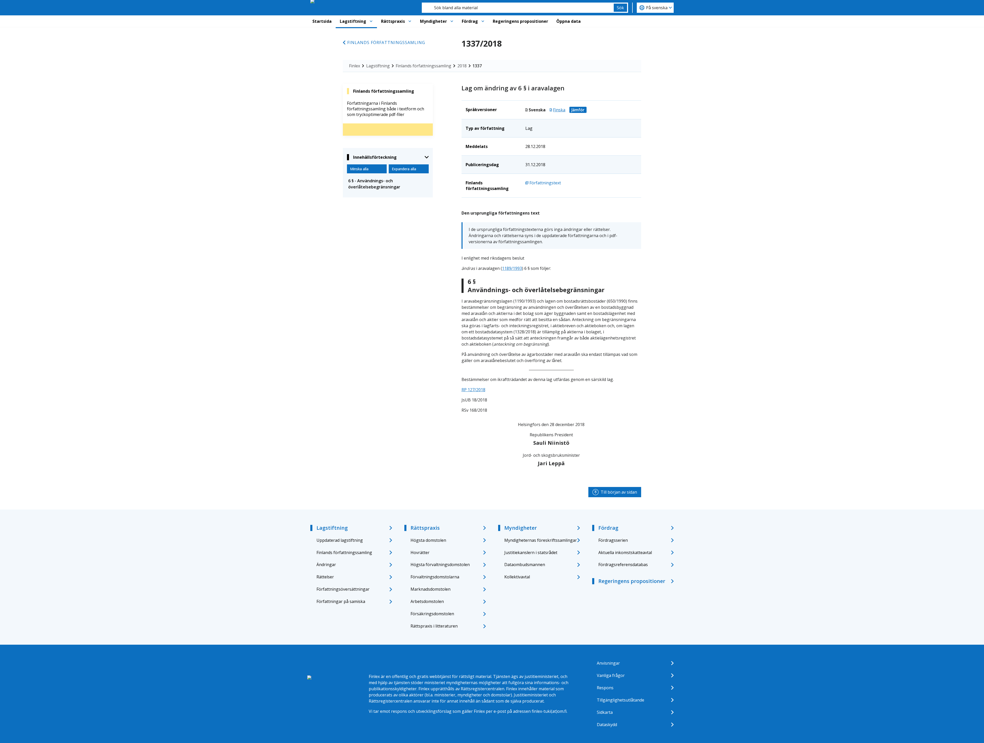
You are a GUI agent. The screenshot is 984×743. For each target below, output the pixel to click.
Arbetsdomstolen (427, 601)
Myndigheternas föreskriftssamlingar (540, 540)
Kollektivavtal (517, 577)
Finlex (354, 66)
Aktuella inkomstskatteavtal (625, 552)
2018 (462, 66)
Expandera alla (404, 168)
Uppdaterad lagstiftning (339, 540)
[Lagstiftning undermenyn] (371, 21)
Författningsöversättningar (343, 589)
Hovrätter (420, 552)
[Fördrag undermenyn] (483, 21)
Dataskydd (607, 724)
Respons (605, 688)
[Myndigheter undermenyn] (452, 21)
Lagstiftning (353, 21)
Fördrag (470, 21)
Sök (620, 7)
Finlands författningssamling (386, 42)
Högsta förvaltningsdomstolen (440, 564)
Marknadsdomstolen (430, 589)
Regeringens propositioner (520, 21)
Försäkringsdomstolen (432, 614)
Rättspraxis (393, 21)
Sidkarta (605, 712)
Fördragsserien (613, 540)
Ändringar (326, 564)
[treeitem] (388, 184)
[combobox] (518, 8)
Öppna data (568, 21)
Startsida (322, 21)
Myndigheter (433, 21)
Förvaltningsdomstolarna (435, 577)
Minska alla (359, 168)
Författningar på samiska (340, 601)
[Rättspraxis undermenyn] (410, 21)
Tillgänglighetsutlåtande (620, 700)
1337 (477, 66)
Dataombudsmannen (524, 564)
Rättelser (325, 577)
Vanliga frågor (611, 675)
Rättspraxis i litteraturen (434, 626)
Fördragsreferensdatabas (623, 564)
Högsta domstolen (428, 540)
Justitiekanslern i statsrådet (530, 552)
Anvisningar (608, 663)
